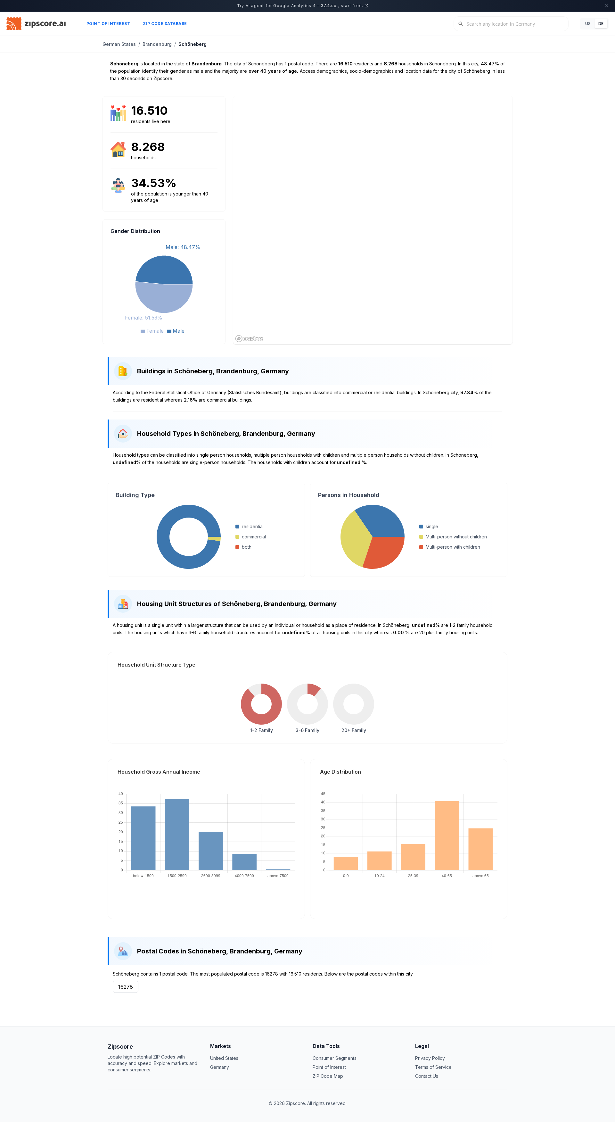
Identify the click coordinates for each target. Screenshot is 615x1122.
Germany (219, 1067)
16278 (125, 987)
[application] (164, 288)
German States (119, 44)
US (588, 23)
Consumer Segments (335, 1058)
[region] (372, 220)
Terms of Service (433, 1067)
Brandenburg (157, 44)
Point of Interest (108, 23)
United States (224, 1058)
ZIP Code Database (165, 23)
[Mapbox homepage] (249, 338)
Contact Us (426, 1076)
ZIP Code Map (328, 1076)
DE (600, 23)
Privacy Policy (430, 1058)
